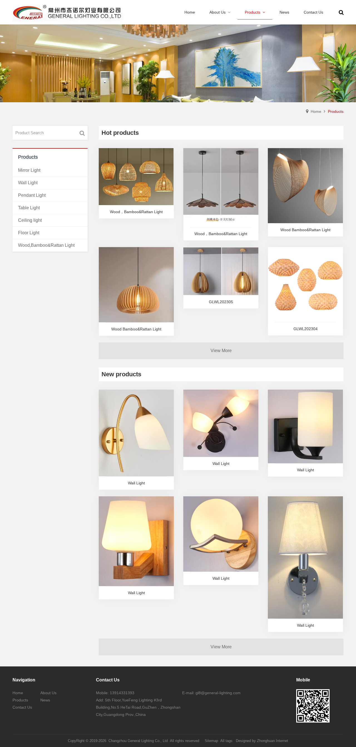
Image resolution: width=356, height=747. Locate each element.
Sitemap (211, 741)
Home (316, 111)
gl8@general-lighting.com (218, 693)
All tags (226, 741)
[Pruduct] (178, 63)
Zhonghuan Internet (272, 741)
